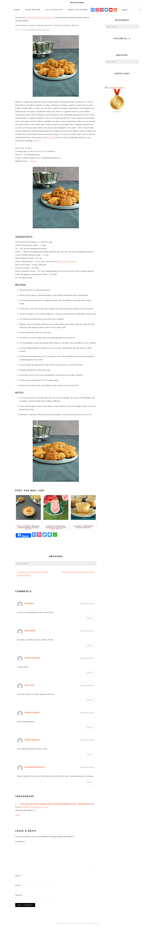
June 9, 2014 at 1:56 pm (87, 685)
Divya (50, 137)
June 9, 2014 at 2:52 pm (87, 658)
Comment (20, 841)
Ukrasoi (33, 161)
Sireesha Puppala (31, 712)
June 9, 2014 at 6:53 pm (87, 630)
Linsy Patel (29, 685)
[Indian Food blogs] (117, 113)
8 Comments (44, 30)
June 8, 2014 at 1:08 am (87, 740)
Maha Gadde (29, 630)
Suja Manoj (29, 603)
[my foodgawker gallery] (114, 88)
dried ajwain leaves (66, 261)
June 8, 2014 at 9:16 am (87, 712)
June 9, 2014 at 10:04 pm (87, 603)
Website (19, 895)
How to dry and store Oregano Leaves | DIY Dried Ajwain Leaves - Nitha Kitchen (55, 804)
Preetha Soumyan (32, 657)
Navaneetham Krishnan (34, 767)
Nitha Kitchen (77, 2)
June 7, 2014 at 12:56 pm (87, 767)
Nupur (35, 140)
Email (18, 885)
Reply (90, 618)
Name (18, 876)
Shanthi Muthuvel (31, 739)
